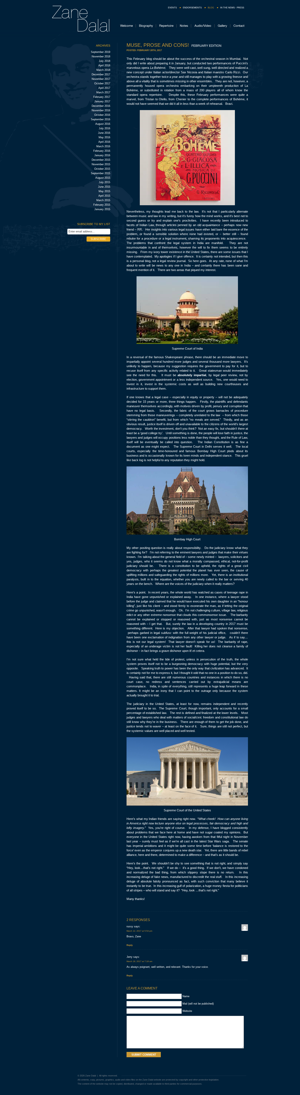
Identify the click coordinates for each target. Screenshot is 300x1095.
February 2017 (101, 96)
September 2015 (100, 173)
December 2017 (101, 74)
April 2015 (104, 195)
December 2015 (101, 159)
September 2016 (100, 119)
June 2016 (104, 132)
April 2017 (104, 87)
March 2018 (103, 69)
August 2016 (102, 123)
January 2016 (102, 155)
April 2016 (104, 141)
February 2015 (101, 204)
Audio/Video (202, 25)
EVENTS (172, 7)
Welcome (126, 25)
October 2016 (102, 114)
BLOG (211, 7)
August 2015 (102, 177)
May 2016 (104, 137)
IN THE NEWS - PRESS (232, 7)
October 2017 (102, 83)
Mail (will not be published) (198, 1003)
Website (187, 1010)
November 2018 (101, 56)
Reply (130, 945)
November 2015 (101, 164)
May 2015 (104, 191)
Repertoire (166, 25)
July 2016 (104, 128)
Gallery (222, 25)
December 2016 (101, 105)
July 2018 (104, 60)
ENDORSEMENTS (192, 7)
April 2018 (104, 65)
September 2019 (100, 52)
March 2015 (103, 200)
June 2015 (104, 186)
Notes (184, 25)
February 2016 (101, 150)
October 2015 (102, 168)
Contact (238, 25)
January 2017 (102, 101)
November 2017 (101, 78)
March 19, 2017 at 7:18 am (139, 961)
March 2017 (103, 92)
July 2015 (104, 182)
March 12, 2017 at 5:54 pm (139, 931)
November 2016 (101, 110)
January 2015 (102, 209)
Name (185, 996)
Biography (146, 25)
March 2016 (103, 146)
